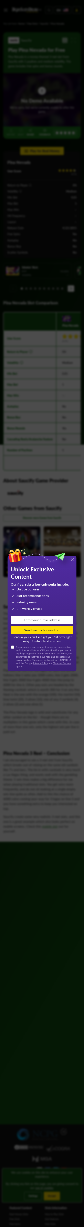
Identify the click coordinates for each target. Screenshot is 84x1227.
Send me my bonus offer (42, 629)
